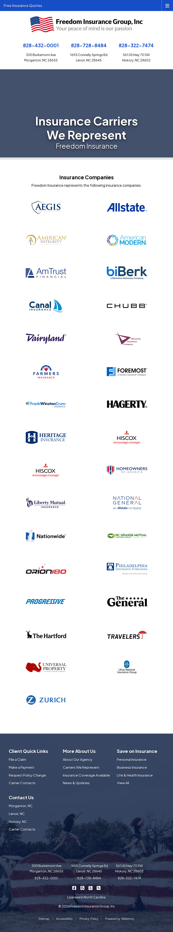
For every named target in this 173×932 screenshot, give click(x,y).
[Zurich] (45, 700)
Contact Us (21, 797)
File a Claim (17, 759)
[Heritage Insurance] (45, 437)
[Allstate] (127, 207)
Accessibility (64, 918)
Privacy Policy (89, 918)
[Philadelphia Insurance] (127, 568)
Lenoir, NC (17, 813)
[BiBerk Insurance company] (127, 273)
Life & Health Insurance (135, 775)
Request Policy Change (27, 775)
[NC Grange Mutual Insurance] (127, 536)
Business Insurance (132, 767)
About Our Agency (77, 759)
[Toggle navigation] (167, 5)
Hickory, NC (18, 821)
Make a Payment (21, 767)
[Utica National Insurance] (127, 667)
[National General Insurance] (127, 503)
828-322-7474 (136, 45)
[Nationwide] (45, 536)
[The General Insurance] (127, 601)
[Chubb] (127, 306)
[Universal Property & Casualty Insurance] (45, 667)
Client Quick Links (28, 751)
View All (123, 783)
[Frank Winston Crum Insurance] (45, 404)
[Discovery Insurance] (127, 339)
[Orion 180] (45, 568)
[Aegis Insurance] (45, 207)
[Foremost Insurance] (127, 371)
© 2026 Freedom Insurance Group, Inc (86, 906)
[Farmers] (45, 371)
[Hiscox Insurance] (45, 470)
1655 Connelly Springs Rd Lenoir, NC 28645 (89, 868)
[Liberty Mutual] (45, 503)
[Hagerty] (127, 404)
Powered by (119, 918)
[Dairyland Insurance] (45, 339)
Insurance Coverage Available (86, 775)
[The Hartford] (45, 634)
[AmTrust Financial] (45, 273)
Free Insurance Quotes (23, 5)
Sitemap (44, 918)
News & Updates (76, 783)
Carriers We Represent (81, 767)
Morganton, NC (21, 806)
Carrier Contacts (22, 783)
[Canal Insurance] (45, 306)
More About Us (79, 751)
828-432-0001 (41, 45)
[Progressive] (45, 601)
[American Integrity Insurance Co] (45, 240)
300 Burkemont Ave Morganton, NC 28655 (46, 868)
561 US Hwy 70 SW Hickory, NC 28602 (129, 868)
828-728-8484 (89, 45)
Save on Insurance (137, 751)
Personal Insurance (131, 759)
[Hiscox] (127, 437)
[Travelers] (127, 634)
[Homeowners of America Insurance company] (127, 470)
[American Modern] (127, 240)
